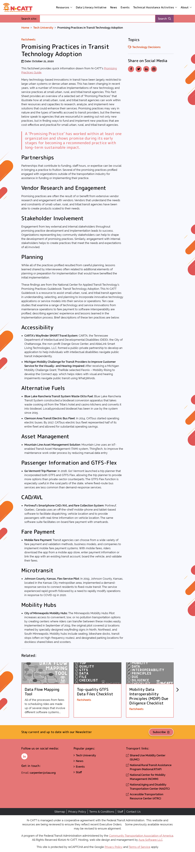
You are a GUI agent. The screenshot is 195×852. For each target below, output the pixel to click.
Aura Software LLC (150, 839)
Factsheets (28, 39)
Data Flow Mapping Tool (42, 691)
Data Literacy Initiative (91, 7)
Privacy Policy (77, 811)
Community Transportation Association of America (141, 835)
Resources (62, 7)
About (185, 7)
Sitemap (59, 811)
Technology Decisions (146, 47)
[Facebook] (131, 69)
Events (125, 7)
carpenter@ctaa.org (43, 772)
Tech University (43, 27)
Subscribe (159, 732)
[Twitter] (139, 69)
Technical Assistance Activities (153, 7)
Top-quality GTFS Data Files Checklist (95, 691)
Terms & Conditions (101, 811)
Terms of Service (139, 847)
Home (25, 27)
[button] (177, 690)
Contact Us (133, 811)
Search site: (30, 18)
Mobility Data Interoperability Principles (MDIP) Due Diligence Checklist (148, 696)
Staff (79, 772)
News (113, 7)
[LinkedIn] (146, 69)
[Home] (17, 7)
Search (162, 18)
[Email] (154, 69)
